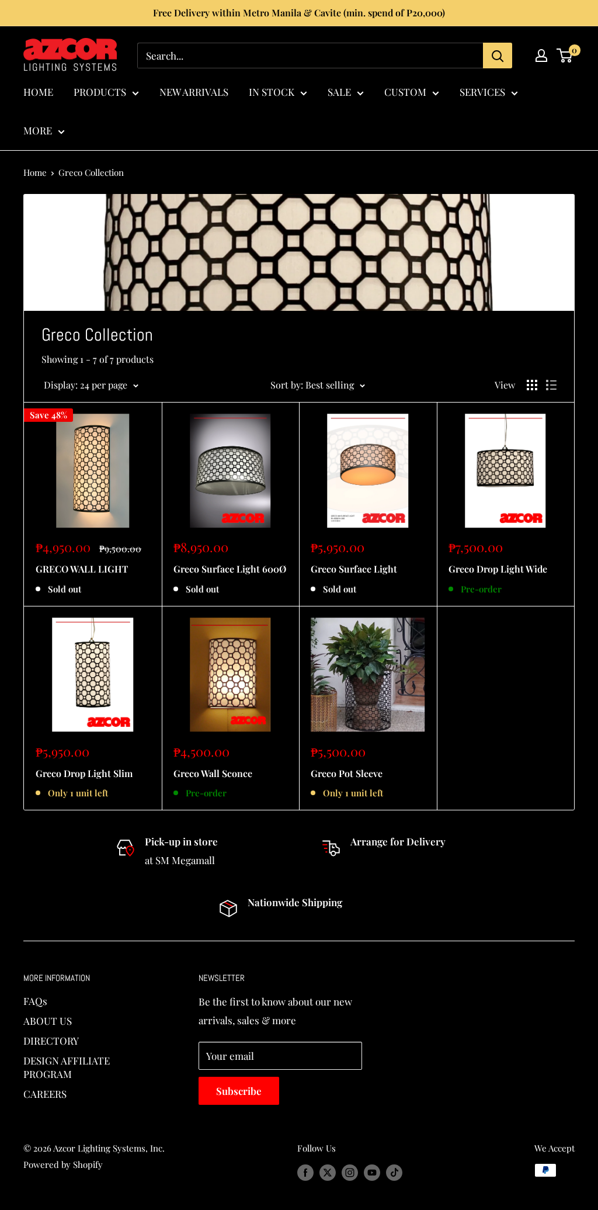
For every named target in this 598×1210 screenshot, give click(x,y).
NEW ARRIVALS (193, 91)
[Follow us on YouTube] (372, 1172)
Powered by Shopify (63, 1164)
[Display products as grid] (532, 385)
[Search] (497, 55)
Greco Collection (91, 172)
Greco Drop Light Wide (497, 569)
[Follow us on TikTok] (394, 1172)
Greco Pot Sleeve (347, 773)
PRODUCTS (100, 91)
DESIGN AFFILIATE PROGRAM (66, 1067)
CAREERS (45, 1093)
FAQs (35, 1000)
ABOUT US (47, 1020)
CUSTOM (405, 91)
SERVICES (482, 91)
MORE (37, 130)
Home (35, 172)
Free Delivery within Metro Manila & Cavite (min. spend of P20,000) (299, 12)
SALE (339, 91)
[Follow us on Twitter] (327, 1172)
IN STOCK (271, 91)
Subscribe (239, 1090)
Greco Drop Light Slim (84, 773)
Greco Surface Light (354, 569)
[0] (565, 55)
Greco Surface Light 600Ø (229, 569)
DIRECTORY (51, 1040)
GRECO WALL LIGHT (82, 569)
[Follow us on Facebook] (305, 1172)
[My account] (541, 55)
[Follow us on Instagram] (350, 1172)
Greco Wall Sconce (212, 773)
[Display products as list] (551, 385)
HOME (38, 91)
